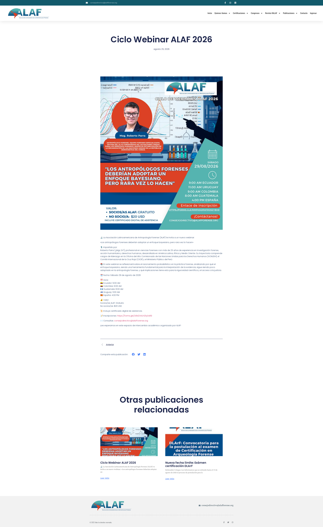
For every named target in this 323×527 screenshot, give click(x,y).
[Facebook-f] (224, 522)
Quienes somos (220, 13)
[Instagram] (232, 522)
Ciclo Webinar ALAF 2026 (118, 463)
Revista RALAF (271, 13)
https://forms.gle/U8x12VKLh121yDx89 (134, 315)
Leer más (104, 478)
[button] (133, 354)
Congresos (255, 13)
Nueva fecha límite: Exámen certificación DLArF (185, 464)
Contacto (303, 13)
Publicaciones (288, 13)
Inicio (210, 13)
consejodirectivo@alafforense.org (131, 320)
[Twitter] (228, 522)
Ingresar (313, 13)
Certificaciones (239, 13)
